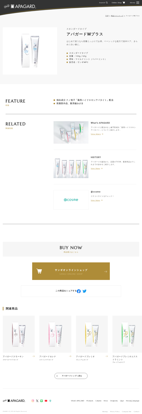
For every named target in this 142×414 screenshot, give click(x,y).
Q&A (122, 401)
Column (98, 401)
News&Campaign (132, 401)
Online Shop (116, 3)
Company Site (126, 411)
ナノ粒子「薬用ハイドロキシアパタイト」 (87, 100)
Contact (136, 411)
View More (96, 134)
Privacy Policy (115, 411)
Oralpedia (114, 401)
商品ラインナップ (117, 16)
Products (90, 401)
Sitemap (105, 411)
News (106, 401)
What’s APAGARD (77, 401)
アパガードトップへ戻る (72, 376)
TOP (107, 16)
